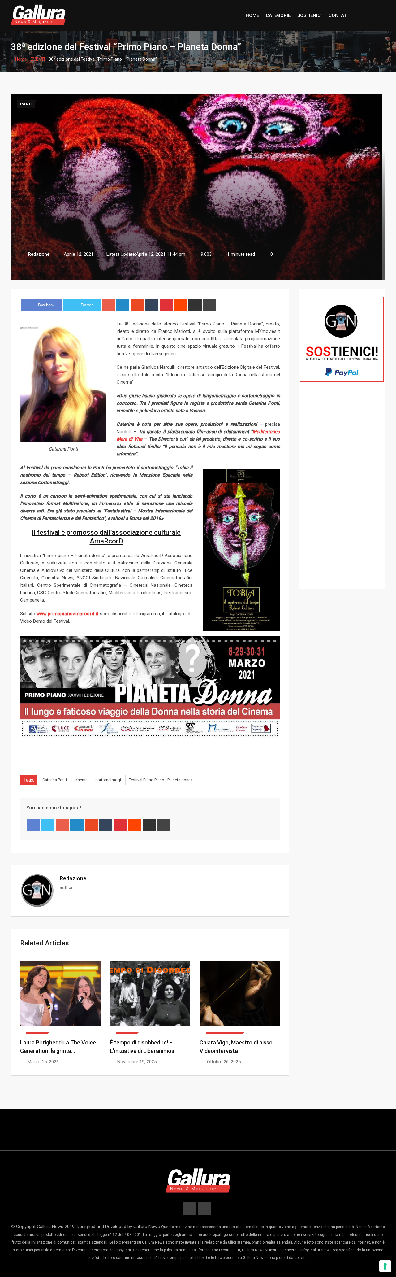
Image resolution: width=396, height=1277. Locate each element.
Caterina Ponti (54, 780)
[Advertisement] (342, 494)
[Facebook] (33, 825)
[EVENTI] (60, 997)
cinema (81, 780)
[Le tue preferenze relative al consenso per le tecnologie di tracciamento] (385, 1266)
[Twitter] (48, 825)
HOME (252, 15)
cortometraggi (108, 780)
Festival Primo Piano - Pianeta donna (161, 780)
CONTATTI (340, 15)
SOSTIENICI (309, 15)
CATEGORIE (278, 15)
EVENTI (38, 59)
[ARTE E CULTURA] (240, 997)
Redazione (73, 878)
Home (20, 59)
